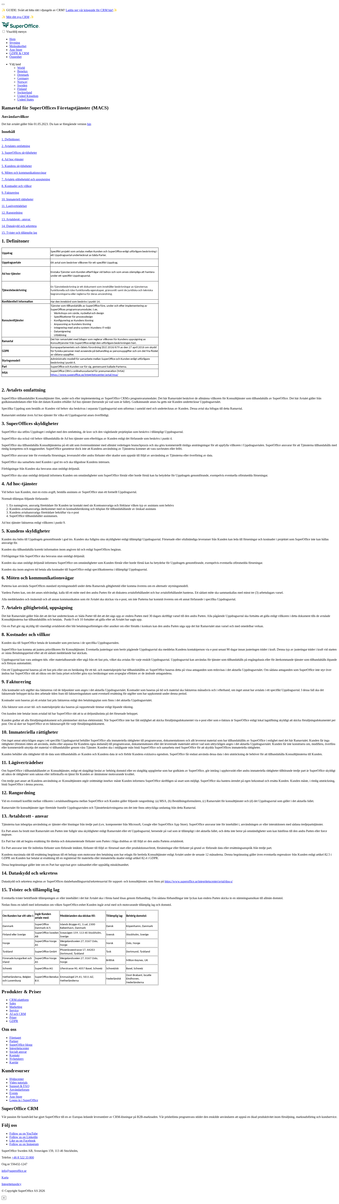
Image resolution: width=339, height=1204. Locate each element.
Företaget (15, 1037)
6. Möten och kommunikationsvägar (24, 172)
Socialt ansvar (18, 1051)
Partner (13, 1041)
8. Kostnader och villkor (17, 186)
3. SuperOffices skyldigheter (19, 152)
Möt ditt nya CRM (17, 17)
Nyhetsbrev (16, 1058)
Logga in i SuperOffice (23, 1100)
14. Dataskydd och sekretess (19, 226)
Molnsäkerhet (17, 46)
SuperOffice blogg (20, 1044)
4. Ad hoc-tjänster (13, 159)
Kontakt (14, 1055)
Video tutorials (18, 1082)
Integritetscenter (19, 1048)
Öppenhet (15, 56)
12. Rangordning (12, 212)
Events (13, 1093)
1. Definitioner (11, 139)
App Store (15, 49)
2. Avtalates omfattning (16, 146)
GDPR (13, 1021)
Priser (12, 1017)
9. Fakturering (10, 192)
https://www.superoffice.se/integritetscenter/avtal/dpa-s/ (199, 881)
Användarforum (19, 1089)
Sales (12, 1003)
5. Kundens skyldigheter (17, 166)
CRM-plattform (19, 999)
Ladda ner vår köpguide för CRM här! (89, 10)
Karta (5, 1177)
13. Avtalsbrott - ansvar (16, 219)
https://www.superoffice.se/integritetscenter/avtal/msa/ (84, 374)
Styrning (14, 42)
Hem (12, 39)
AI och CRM (17, 1014)
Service (14, 1010)
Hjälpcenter (16, 1079)
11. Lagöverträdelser (14, 206)
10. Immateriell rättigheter (17, 199)
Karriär (13, 1062)
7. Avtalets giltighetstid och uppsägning (26, 179)
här (89, 124)
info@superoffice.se (14, 1170)
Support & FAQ (19, 1086)
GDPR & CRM (19, 53)
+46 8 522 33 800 (23, 1157)
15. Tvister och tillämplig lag (19, 232)
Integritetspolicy (11, 1184)
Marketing (15, 1007)
